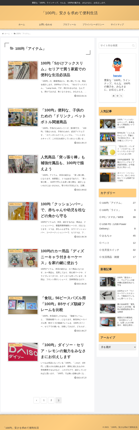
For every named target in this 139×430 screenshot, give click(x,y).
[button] (133, 45)
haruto (117, 75)
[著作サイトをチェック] (113, 95)
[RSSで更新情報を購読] (121, 95)
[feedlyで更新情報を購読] (117, 95)
